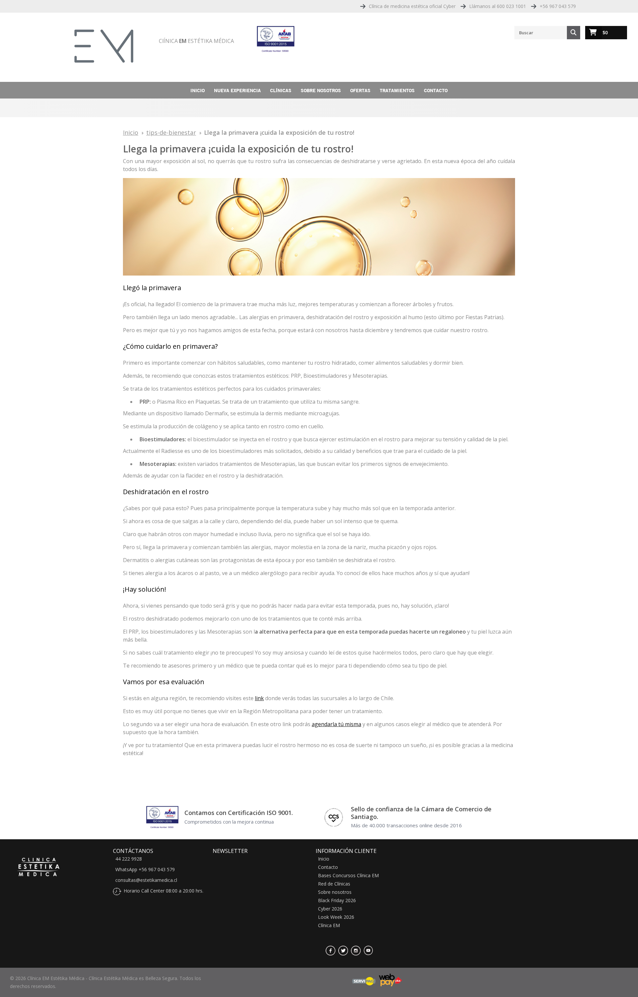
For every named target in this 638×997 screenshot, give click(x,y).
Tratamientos (397, 90)
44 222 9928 (128, 859)
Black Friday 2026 (337, 900)
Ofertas (360, 90)
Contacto (436, 90)
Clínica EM (329, 925)
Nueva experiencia (237, 90)
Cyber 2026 (330, 909)
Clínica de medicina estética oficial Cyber (412, 6)
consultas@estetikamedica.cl (146, 880)
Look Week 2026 (336, 917)
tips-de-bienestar (171, 132)
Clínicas (280, 90)
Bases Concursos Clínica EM (348, 876)
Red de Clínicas (334, 884)
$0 (605, 32)
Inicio (197, 90)
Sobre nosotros (321, 90)
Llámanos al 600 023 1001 (497, 6)
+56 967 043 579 (558, 6)
